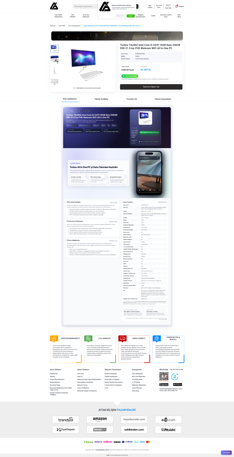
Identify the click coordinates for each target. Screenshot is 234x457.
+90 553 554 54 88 (176, 369)
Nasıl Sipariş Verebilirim (85, 382)
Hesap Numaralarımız (57, 379)
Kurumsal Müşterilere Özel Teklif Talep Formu (61, 389)
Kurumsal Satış (159, 6)
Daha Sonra (120, 16)
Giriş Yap (168, 8)
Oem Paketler (72, 16)
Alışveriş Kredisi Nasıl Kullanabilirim (89, 379)
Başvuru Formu (82, 385)
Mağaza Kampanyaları (140, 16)
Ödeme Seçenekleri (163, 99)
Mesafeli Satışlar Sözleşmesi (87, 391)
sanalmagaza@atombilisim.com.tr (171, 389)
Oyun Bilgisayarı (137, 373)
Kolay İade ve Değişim (112, 379)
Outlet (153, 16)
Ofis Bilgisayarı (137, 379)
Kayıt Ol (79, 376)
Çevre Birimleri (137, 388)
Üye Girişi (80, 373)
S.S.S (106, 388)
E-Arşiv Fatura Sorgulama (113, 385)
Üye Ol (168, 5)
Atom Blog (179, 16)
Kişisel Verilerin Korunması (114, 382)
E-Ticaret (111, 455)
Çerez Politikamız (83, 388)
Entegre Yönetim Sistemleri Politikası (59, 394)
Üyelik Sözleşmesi (111, 373)
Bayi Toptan (150, 6)
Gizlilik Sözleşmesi (111, 376)
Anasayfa (52, 25)
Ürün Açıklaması (70, 99)
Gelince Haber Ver (151, 87)
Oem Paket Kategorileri (58, 16)
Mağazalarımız (55, 382)
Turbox (137, 56)
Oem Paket (62, 25)
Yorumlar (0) (131, 99)
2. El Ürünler (136, 382)
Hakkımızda (54, 373)
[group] (87, 65)
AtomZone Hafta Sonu (165, 16)
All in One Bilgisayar (86, 16)
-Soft (107, 455)
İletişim (52, 376)
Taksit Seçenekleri (131, 76)
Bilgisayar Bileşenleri (139, 385)
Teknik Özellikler (101, 99)
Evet (130, 16)
